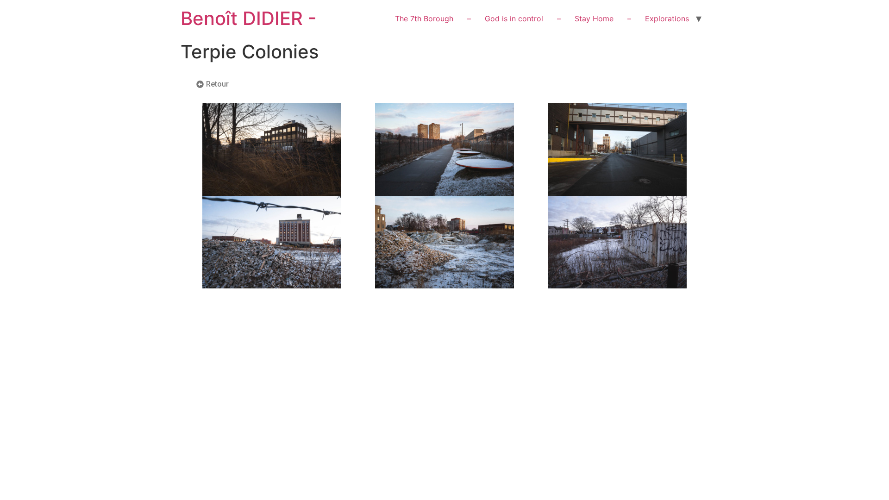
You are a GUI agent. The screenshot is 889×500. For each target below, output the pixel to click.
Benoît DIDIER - (249, 18)
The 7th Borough (424, 18)
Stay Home (594, 18)
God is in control (514, 18)
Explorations (667, 18)
